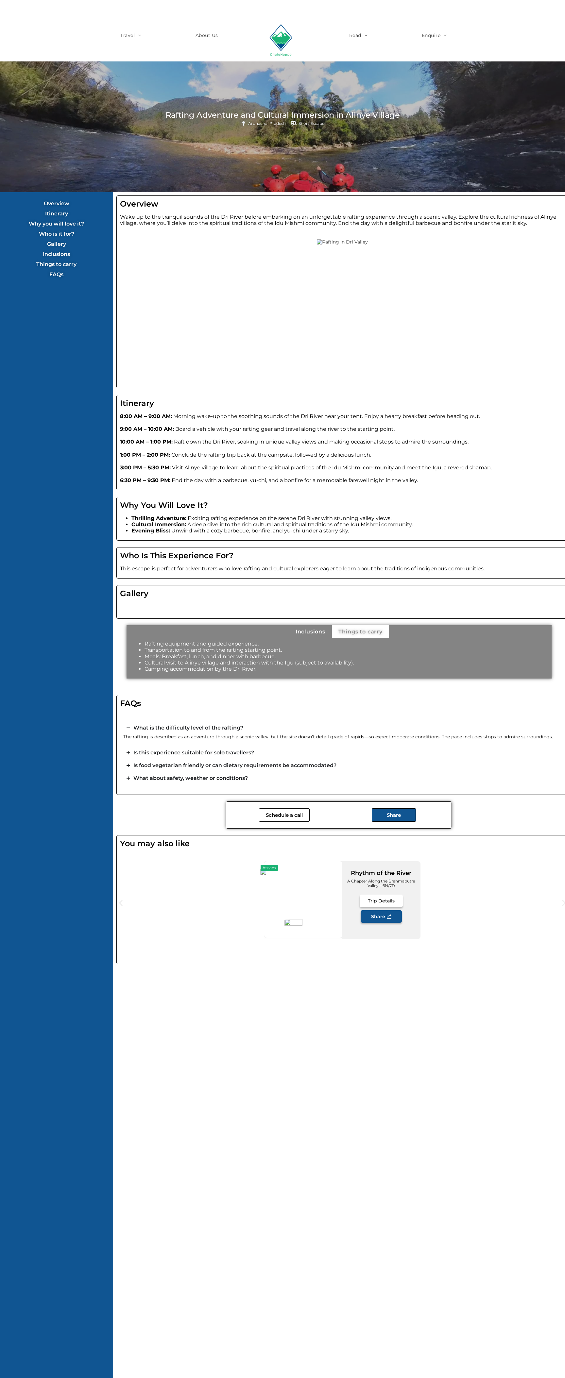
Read (355, 35)
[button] (121, 903)
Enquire (431, 35)
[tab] (310, 631)
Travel (127, 35)
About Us (207, 35)
